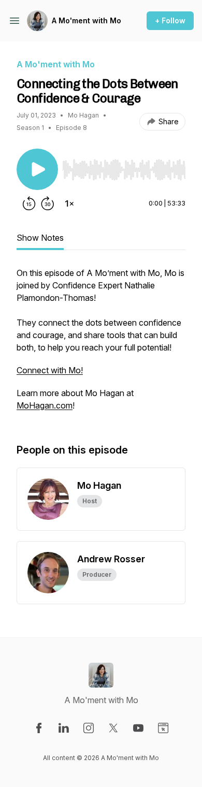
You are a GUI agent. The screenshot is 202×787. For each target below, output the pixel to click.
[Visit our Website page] (163, 728)
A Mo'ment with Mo (86, 20)
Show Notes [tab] (40, 237)
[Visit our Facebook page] (39, 728)
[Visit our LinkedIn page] (64, 728)
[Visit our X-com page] (113, 728)
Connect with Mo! (50, 370)
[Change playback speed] (69, 203)
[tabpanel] (101, 344)
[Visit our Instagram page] (88, 728)
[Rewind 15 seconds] (29, 203)
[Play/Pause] (37, 169)
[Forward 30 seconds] (47, 203)
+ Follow (170, 20)
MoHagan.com (45, 405)
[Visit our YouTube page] (138, 728)
